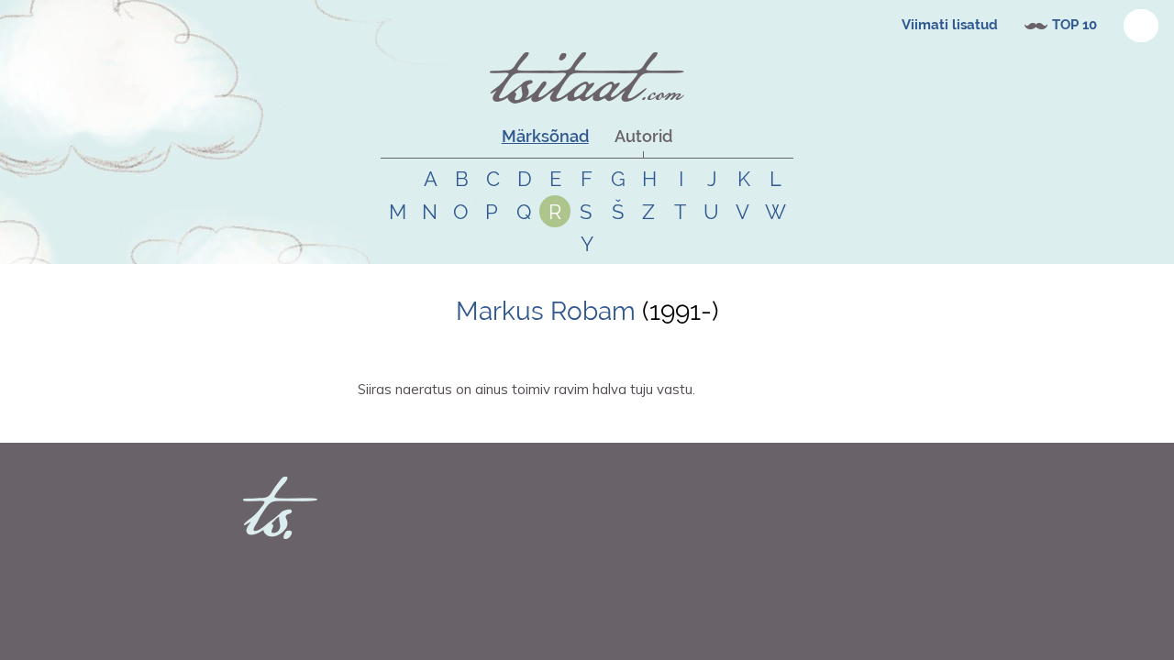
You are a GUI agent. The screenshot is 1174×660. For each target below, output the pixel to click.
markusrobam (415, 421)
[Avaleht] (587, 78)
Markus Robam (546, 311)
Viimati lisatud (950, 24)
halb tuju (557, 421)
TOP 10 (1074, 24)
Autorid (643, 136)
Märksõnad (545, 136)
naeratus (509, 421)
